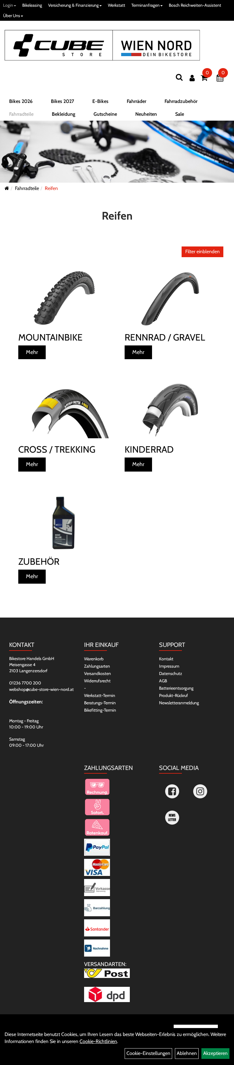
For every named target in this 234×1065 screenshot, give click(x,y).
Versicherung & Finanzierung (73, 5)
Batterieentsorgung (176, 688)
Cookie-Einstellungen (148, 1053)
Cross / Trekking (56, 449)
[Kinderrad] (170, 410)
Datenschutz (170, 673)
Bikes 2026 (21, 101)
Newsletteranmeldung (179, 703)
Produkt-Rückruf (173, 695)
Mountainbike (50, 337)
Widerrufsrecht (97, 681)
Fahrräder (136, 101)
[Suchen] (179, 77)
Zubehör (38, 561)
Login (8, 5)
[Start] (7, 188)
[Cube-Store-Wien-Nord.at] (102, 45)
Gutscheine (105, 114)
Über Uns (11, 15)
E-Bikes (100, 101)
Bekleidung (63, 114)
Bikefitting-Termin (100, 710)
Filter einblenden (202, 251)
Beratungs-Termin (100, 703)
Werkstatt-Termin (99, 695)
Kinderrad (149, 449)
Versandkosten (97, 673)
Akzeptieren (215, 1053)
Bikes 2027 (62, 101)
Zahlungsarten (97, 666)
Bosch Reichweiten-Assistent (195, 5)
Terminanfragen (145, 5)
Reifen (51, 188)
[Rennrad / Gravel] (170, 298)
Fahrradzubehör (181, 101)
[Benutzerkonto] (192, 78)
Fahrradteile (21, 114)
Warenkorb (94, 659)
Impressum (169, 666)
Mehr (32, 352)
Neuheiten (146, 114)
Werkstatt (116, 5)
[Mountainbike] (63, 298)
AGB (163, 681)
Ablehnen (187, 1053)
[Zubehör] (63, 522)
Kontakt (166, 659)
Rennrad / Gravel (165, 337)
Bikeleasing (32, 5)
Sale (179, 114)
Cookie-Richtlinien (98, 1041)
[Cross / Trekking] (63, 410)
